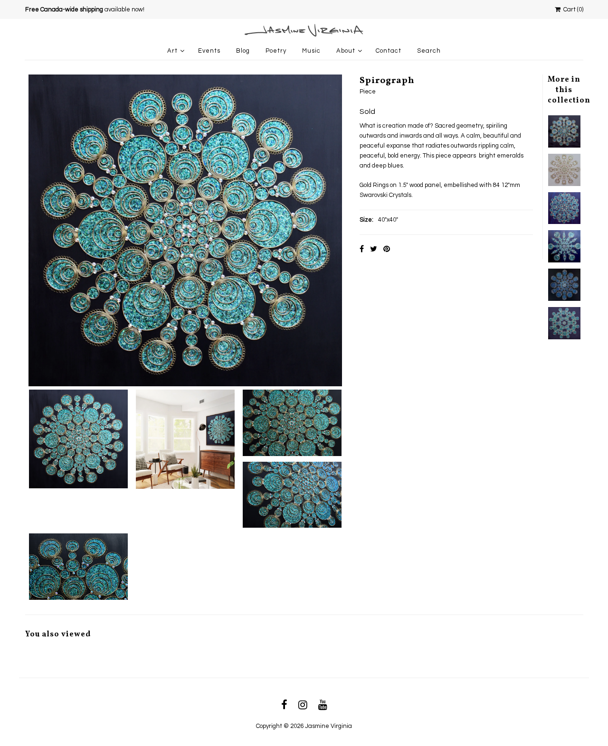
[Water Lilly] (564, 285)
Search (429, 50)
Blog (243, 50)
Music (311, 50)
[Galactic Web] (564, 323)
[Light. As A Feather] (564, 208)
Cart (571, 9)
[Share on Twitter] (373, 249)
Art (172, 50)
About (345, 50)
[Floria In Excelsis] (564, 131)
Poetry (276, 50)
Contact (388, 50)
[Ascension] (564, 246)
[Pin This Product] (386, 249)
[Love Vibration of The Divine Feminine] (564, 170)
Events (209, 50)
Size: (366, 219)
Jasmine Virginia (328, 726)
